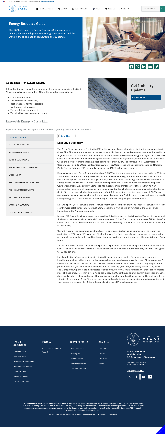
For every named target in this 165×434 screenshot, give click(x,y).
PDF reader (135, 408)
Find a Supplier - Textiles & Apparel (51, 350)
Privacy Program (66, 415)
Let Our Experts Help (21, 381)
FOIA (57, 415)
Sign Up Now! (138, 98)
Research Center (20, 357)
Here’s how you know (48, 1)
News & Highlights (21, 376)
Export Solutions (20, 352)
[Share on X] (137, 66)
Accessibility (112, 415)
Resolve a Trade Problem (23, 366)
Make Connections (77, 349)
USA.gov (51, 415)
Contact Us (103, 349)
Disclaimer (78, 415)
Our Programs (75, 354)
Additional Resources (78, 369)
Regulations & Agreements (24, 361)
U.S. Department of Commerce (65, 403)
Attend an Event (20, 371)
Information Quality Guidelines (94, 415)
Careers (102, 354)
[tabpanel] (82, 39)
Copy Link (65, 136)
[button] (45, 8)
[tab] (30, 137)
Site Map (102, 364)
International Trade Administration (39, 403)
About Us (103, 342)
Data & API (103, 359)
